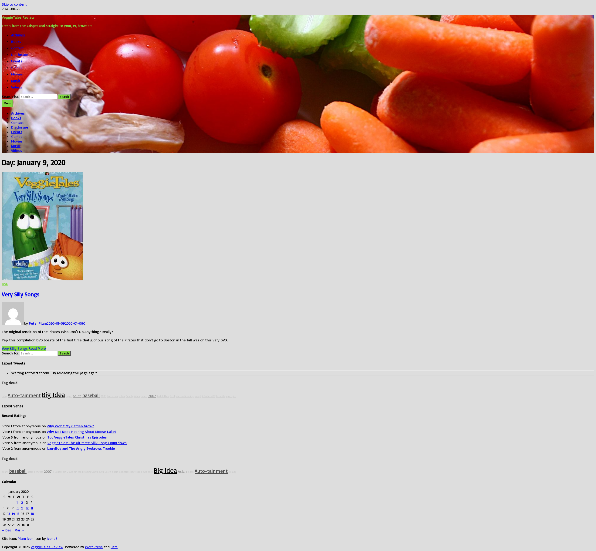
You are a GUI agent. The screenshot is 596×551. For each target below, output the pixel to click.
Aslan (77, 395)
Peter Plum (38, 323)
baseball (91, 395)
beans (144, 396)
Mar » (19, 530)
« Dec (6, 530)
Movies (17, 74)
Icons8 (52, 538)
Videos (16, 87)
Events (16, 61)
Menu (7, 103)
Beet (172, 396)
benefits (220, 396)
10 (27, 508)
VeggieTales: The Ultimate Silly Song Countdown (87, 442)
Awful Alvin (163, 396)
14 (13, 513)
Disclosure (19, 54)
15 (18, 513)
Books (16, 41)
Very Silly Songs (21, 294)
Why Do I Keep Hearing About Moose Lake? (81, 431)
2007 (152, 395)
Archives (18, 35)
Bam (114, 546)
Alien (137, 396)
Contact (17, 48)
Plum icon (26, 538)
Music (15, 80)
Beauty (129, 396)
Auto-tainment (24, 395)
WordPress (94, 546)
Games (16, 67)
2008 (103, 396)
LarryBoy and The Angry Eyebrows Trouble (81, 448)
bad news (112, 396)
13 (8, 513)
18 (32, 513)
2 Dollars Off (208, 396)
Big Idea (53, 394)
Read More (24, 348)
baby (4, 396)
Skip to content (14, 4)
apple (69, 396)
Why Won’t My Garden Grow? (70, 426)
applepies (231, 396)
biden (122, 396)
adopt (198, 396)
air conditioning (185, 396)
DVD (5, 283)
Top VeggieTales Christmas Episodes (77, 437)
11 (32, 508)
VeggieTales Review (18, 17)
